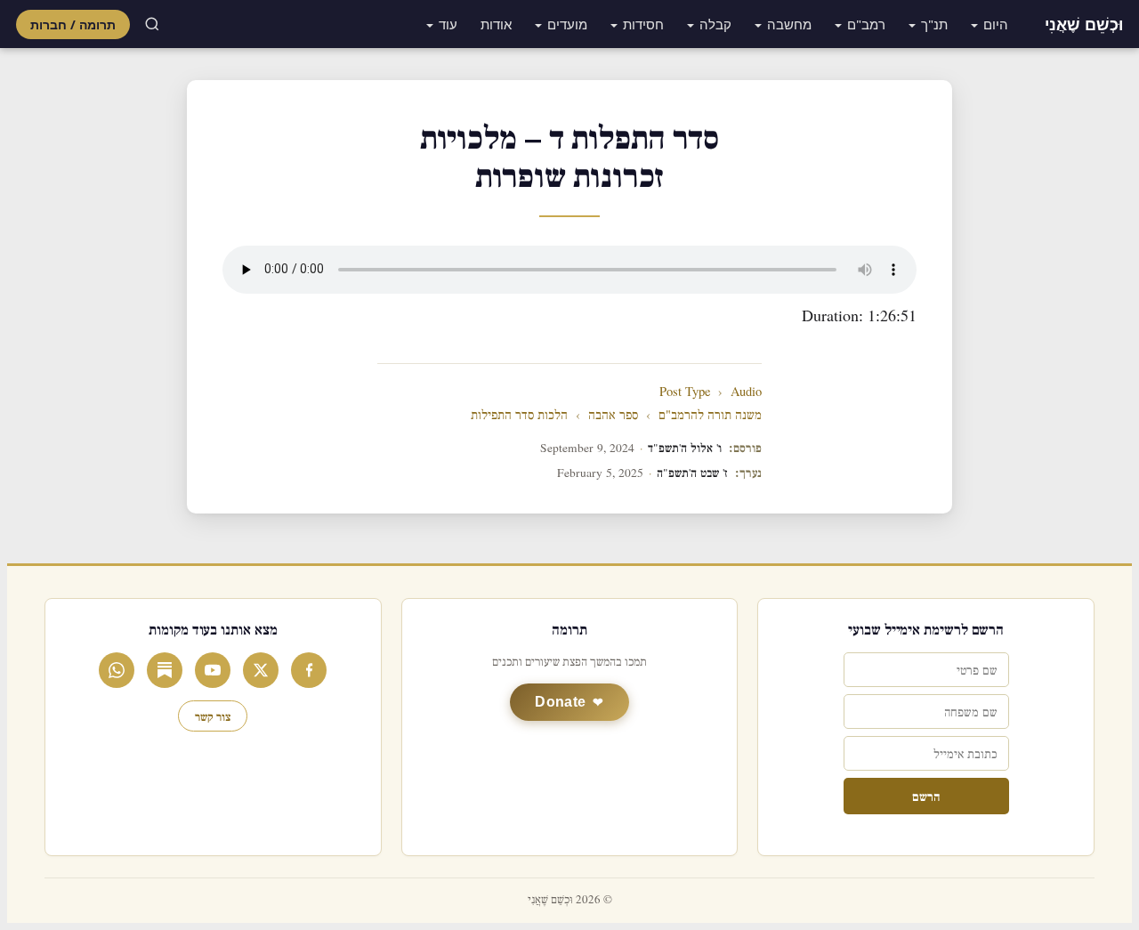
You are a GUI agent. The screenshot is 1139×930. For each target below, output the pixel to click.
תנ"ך (934, 24)
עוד (448, 24)
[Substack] (164, 670)
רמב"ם (866, 24)
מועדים (567, 24)
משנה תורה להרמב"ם (710, 415)
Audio (746, 392)
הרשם (926, 796)
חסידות (643, 24)
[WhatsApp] (116, 670)
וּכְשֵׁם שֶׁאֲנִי (1084, 24)
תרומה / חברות (73, 24)
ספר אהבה (613, 415)
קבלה (715, 24)
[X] (261, 670)
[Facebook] (309, 670)
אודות (496, 24)
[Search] (152, 24)
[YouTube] (212, 670)
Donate (560, 701)
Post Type (684, 392)
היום (995, 24)
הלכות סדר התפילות (519, 415)
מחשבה (789, 24)
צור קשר (212, 716)
